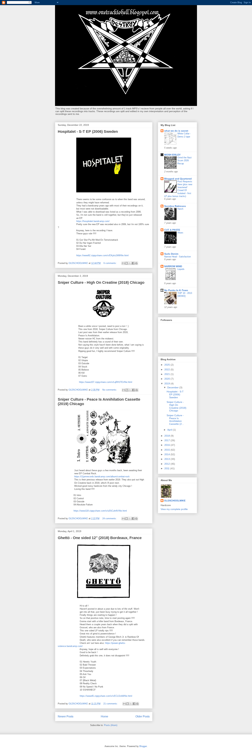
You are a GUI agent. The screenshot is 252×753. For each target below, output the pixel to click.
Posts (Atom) (110, 725)
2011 (167, 468)
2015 (167, 449)
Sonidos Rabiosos (175, 206)
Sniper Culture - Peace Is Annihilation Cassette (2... (175, 419)
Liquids (180, 269)
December (173, 387)
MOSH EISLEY (172, 154)
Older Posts (142, 716)
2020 (167, 378)
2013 (167, 459)
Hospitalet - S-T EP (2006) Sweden (88, 131)
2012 (167, 463)
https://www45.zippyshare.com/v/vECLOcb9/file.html (106, 696)
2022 (167, 369)
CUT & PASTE (172, 229)
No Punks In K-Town (176, 290)
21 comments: (110, 703)
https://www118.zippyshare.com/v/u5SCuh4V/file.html (100, 510)
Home (104, 716)
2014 (167, 454)
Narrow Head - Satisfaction (177, 256)
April (170, 429)
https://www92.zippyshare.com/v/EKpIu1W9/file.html (102, 255)
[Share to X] (129, 263)
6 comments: (110, 263)
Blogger (143, 746)
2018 (167, 435)
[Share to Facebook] (133, 263)
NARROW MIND (173, 266)
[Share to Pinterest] (136, 263)
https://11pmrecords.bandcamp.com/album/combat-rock (102, 476)
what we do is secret (176, 130)
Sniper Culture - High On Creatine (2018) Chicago (101, 282)
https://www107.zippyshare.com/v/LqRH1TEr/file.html (106, 382)
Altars (180, 232)
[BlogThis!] (126, 263)
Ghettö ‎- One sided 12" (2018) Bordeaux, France (100, 538)
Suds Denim (171, 253)
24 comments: (109, 518)
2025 (167, 364)
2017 (167, 440)
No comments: (110, 389)
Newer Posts (65, 716)
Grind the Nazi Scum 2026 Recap (184, 160)
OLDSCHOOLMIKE (174, 500)
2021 (167, 374)
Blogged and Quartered (178, 178)
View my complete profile (174, 509)
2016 (167, 445)
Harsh (180, 209)
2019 (167, 383)
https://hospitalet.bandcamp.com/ (93, 221)
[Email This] (123, 263)
